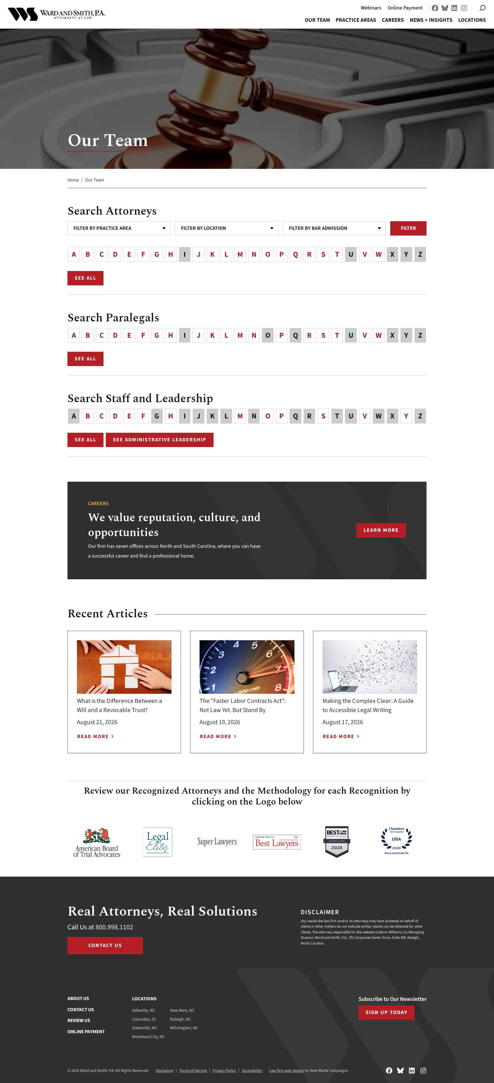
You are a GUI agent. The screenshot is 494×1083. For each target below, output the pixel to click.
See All (89, 279)
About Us (78, 998)
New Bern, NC (182, 1010)
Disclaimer (165, 1071)
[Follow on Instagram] (464, 8)
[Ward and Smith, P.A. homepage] (56, 14)
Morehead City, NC (148, 1037)
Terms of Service (193, 1071)
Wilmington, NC (184, 1028)
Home (73, 180)
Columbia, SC (144, 1019)
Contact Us (105, 945)
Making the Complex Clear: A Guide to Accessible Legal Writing (368, 705)
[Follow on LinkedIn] (454, 8)
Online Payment (405, 7)
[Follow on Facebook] (435, 8)
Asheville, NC (143, 1010)
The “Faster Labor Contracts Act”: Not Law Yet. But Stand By (243, 705)
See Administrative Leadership (159, 439)
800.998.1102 (114, 927)
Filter (408, 228)
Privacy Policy (224, 1071)
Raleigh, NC (180, 1019)
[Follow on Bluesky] (444, 8)
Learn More (385, 532)
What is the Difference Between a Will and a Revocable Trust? (119, 705)
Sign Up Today (386, 1012)
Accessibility (252, 1071)
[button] (482, 8)
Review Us (78, 1020)
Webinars (371, 7)
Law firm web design (286, 1071)
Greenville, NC (144, 1028)
